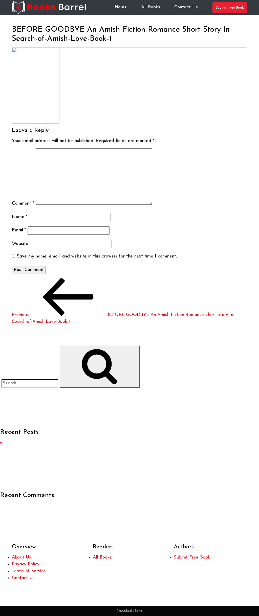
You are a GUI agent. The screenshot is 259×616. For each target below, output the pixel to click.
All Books (150, 7)
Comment (23, 203)
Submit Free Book (230, 8)
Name (19, 217)
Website (20, 244)
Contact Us (186, 7)
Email (19, 230)
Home (121, 7)
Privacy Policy (25, 564)
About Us (21, 557)
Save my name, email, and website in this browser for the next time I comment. (97, 256)
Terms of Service (29, 571)
